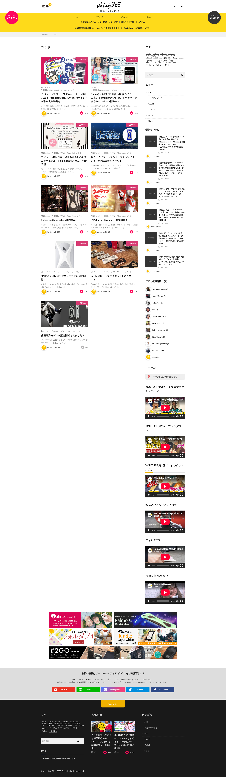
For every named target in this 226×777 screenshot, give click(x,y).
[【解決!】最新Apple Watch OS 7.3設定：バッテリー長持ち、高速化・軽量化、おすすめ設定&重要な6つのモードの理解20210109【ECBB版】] (151, 214)
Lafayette (72, 271)
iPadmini (156, 54)
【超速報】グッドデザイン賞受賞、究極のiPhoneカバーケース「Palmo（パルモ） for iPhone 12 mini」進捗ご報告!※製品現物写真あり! (171, 238)
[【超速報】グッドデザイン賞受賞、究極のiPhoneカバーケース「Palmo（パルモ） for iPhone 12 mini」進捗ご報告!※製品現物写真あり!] (151, 238)
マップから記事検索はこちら (165, 377)
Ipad (65, 90)
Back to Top (113, 704)
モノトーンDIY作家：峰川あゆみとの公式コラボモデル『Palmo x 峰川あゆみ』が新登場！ (64, 161)
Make (148, 17)
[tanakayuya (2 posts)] (148, 326)
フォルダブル (171, 62)
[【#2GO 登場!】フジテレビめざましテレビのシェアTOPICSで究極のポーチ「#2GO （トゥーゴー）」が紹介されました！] (151, 193)
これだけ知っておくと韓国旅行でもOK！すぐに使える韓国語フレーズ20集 (101, 742)
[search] (182, 75)
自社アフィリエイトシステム (133, 22)
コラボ (78, 153)
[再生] (149, 416)
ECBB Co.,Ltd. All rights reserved (70, 771)
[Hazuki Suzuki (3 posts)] (148, 298)
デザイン (63, 153)
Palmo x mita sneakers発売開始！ (59, 220)
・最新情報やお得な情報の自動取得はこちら (58, 758)
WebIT (100, 17)
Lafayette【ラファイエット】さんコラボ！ (112, 277)
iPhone (171, 60)
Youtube (65, 689)
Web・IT (149, 58)
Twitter (139, 689)
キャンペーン (72, 90)
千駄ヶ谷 (160, 62)
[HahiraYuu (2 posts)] (148, 305)
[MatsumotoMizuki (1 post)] (148, 292)
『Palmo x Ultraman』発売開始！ (109, 220)
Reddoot (174, 56)
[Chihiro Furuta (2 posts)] (148, 319)
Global (124, 17)
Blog (169, 58)
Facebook (163, 689)
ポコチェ (163, 54)
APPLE (156, 58)
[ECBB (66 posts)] (148, 360)
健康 (165, 58)
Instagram (115, 689)
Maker (181, 58)
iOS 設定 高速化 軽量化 (84, 28)
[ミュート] (177, 416)
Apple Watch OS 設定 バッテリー (138, 28)
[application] (165, 408)
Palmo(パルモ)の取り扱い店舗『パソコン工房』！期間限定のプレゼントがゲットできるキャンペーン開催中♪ (114, 98)
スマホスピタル (151, 56)
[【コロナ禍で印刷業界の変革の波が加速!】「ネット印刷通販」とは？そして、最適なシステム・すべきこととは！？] (151, 261)
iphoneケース (58, 90)
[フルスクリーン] (181, 416)
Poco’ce (148, 54)
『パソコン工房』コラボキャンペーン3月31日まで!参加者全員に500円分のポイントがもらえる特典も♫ (64, 98)
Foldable (149, 60)
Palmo (50, 90)
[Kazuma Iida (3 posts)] (148, 353)
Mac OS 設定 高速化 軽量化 (108, 28)
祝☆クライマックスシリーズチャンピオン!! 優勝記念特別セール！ (112, 159)
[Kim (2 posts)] (148, 312)
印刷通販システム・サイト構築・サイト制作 (99, 22)
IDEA (168, 56)
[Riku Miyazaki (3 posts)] (148, 339)
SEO (153, 109)
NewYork (161, 56)
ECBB (45, 90)
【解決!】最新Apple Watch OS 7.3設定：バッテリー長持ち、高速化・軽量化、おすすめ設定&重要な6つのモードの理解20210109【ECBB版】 (172, 215)
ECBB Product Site (11, 17)
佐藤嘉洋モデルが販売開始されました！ (63, 335)
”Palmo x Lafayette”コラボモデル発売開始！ (63, 277)
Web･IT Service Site (214, 17)
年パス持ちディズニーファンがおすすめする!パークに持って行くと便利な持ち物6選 (124, 742)
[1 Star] (81, 113)
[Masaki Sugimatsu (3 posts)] (148, 346)
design (175, 58)
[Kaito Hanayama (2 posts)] (148, 332)
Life (76, 17)
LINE (89, 689)
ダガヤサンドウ (157, 98)
